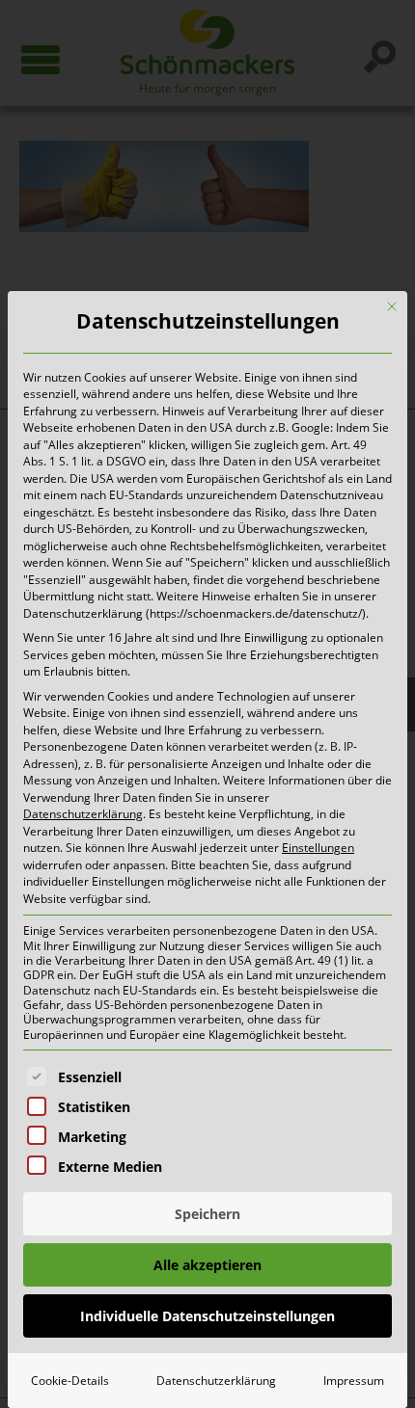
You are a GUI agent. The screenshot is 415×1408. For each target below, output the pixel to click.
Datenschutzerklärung (83, 814)
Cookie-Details (70, 1380)
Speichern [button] (207, 1214)
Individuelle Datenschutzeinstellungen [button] (207, 1316)
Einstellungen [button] (318, 847)
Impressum (353, 1380)
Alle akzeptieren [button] (207, 1265)
